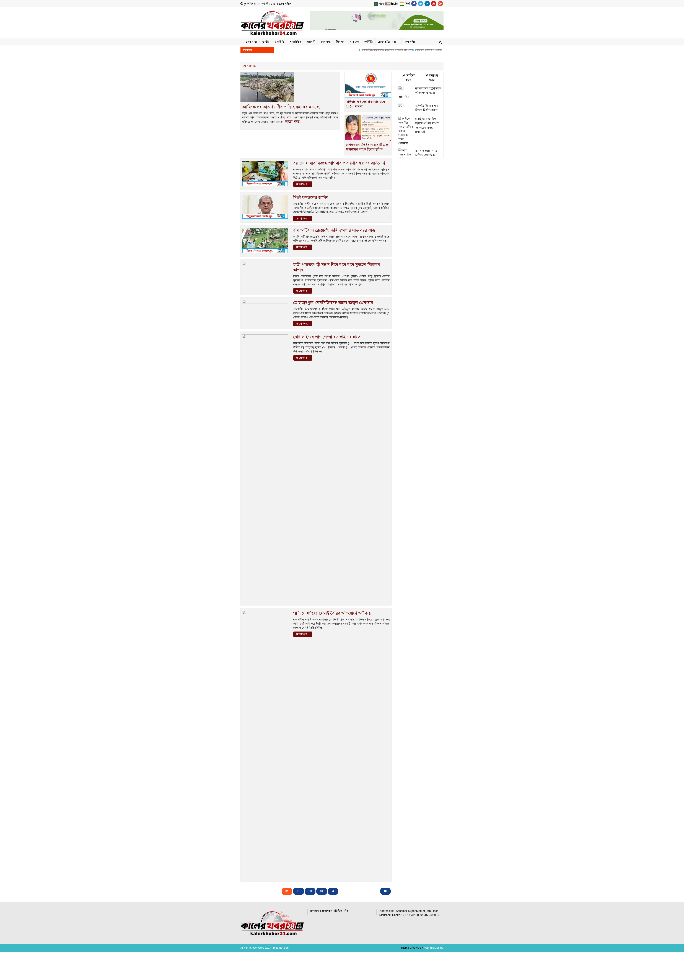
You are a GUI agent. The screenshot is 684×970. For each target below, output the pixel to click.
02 (298, 891)
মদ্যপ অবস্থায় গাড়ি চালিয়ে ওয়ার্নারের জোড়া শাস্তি (426, 155)
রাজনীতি (279, 42)
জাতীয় (266, 42)
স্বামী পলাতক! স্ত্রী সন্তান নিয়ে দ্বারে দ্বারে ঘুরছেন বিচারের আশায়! (336, 267)
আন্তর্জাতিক (295, 42)
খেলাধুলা (326, 42)
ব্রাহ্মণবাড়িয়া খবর (387, 42)
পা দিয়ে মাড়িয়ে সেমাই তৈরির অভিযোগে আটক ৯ (332, 613)
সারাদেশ (354, 42)
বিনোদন (340, 42)
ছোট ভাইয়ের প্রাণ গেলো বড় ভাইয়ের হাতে (327, 337)
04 (321, 891)
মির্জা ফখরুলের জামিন (310, 197)
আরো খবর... (293, 121)
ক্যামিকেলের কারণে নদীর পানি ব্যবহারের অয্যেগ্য (281, 107)
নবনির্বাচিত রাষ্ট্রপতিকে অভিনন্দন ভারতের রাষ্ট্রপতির (358, 50)
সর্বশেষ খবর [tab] (410, 77)
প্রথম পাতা (251, 42)
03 (310, 891)
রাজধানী (311, 42)
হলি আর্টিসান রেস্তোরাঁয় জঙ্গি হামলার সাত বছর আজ (334, 230)
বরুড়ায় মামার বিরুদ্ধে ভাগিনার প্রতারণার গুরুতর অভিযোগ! (339, 163)
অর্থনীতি (368, 42)
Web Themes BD (433, 947)
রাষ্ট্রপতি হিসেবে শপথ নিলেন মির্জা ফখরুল (408, 50)
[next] (333, 891)
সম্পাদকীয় (409, 42)
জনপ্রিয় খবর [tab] (433, 77)
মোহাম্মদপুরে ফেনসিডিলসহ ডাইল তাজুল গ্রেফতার (333, 302)
